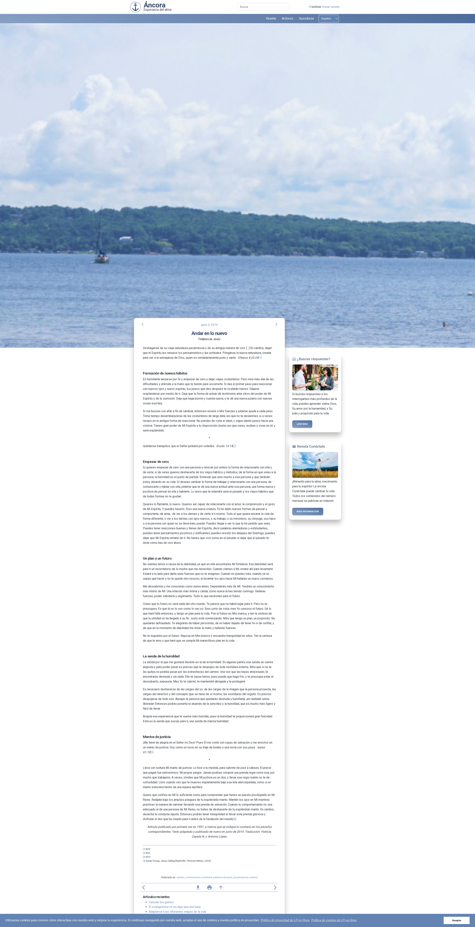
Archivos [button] (287, 18)
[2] (234, 446)
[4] (234, 819)
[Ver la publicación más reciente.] (135, 7)
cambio (180, 877)
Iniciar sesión (331, 7)
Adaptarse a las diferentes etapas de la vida (177, 911)
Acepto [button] (456, 920)
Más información (308, 511)
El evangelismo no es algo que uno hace (175, 907)
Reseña (271, 18)
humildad (207, 877)
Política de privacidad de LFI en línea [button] (285, 920)
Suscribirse (306, 18)
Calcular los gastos (161, 902)
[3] (151, 752)
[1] (259, 357)
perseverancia (240, 877)
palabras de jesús (222, 877)
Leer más (302, 424)
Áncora (155, 5)
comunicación (193, 877)
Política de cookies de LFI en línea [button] (334, 920)
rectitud (253, 877)
